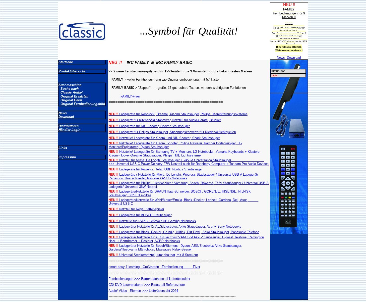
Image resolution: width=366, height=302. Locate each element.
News (63, 113)
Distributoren (69, 126)
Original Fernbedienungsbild (82, 104)
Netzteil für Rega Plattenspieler (136, 209)
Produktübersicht (72, 71)
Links (63, 148)
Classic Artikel (71, 92)
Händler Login (69, 130)
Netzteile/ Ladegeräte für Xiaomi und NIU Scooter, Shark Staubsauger (164, 138)
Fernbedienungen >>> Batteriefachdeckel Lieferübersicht (149, 279)
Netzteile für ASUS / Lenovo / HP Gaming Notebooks (152, 221)
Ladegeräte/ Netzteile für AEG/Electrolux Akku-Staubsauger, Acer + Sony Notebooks (175, 226)
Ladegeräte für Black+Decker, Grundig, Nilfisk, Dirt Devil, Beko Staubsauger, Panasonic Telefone (184, 232)
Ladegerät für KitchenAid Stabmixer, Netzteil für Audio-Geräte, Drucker (165, 120)
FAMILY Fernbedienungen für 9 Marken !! (289, 13)
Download (66, 117)
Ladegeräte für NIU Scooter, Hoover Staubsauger (149, 126)
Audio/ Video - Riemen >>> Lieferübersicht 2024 (143, 291)
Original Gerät (70, 100)
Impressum (67, 157)
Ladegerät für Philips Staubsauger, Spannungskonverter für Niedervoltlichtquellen (172, 132)
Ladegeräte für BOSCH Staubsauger (140, 215)
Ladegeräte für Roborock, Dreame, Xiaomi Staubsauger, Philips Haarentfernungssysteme (178, 114)
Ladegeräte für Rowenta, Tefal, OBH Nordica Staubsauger (155, 169)
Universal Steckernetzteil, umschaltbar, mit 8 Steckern (153, 255)
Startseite (66, 62)
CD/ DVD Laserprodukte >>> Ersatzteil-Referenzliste (147, 285)
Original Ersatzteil (73, 96)
